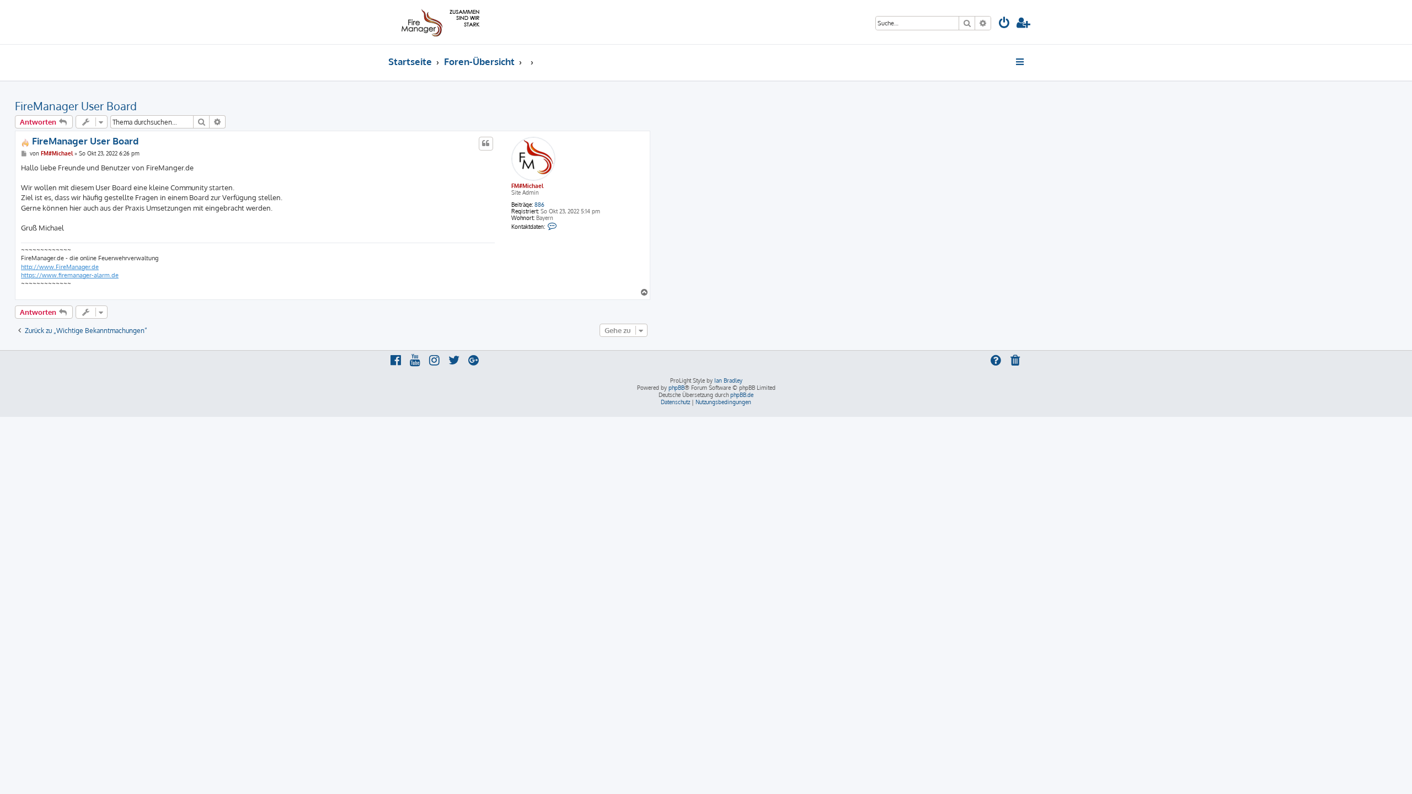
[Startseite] (439, 22)
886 (539, 204)
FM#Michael (527, 186)
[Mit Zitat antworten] (486, 143)
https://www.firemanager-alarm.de (70, 275)
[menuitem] (1004, 24)
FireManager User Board (76, 106)
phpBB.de (741, 394)
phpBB (676, 387)
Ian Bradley (728, 380)
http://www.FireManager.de (60, 267)
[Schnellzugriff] (1020, 62)
